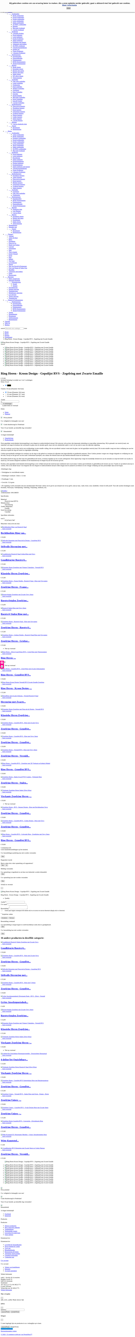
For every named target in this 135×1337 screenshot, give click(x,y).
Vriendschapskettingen (20, 47)
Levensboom (13, 263)
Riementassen (17, 129)
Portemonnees (15, 55)
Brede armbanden (18, 15)
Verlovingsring (17, 78)
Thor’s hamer (13, 252)
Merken (7, 325)
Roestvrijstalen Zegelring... (14, 600)
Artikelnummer (6, 492)
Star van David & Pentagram (18, 266)
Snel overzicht (6, 529)
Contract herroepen (7, 1329)
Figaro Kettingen (18, 51)
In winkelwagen (7, 403)
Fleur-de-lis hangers (19, 106)
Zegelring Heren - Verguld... (15, 756)
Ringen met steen (18, 72)
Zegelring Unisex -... (11, 1100)
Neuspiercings (15, 282)
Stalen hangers (17, 119)
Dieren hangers (17, 115)
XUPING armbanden (19, 24)
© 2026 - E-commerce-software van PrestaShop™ (16, 1334)
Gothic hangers (17, 117)
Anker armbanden (18, 135)
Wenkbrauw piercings (15, 293)
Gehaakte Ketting (18, 33)
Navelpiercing (13, 287)
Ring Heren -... (8, 658)
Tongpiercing (13, 298)
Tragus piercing (13, 296)
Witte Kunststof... (10, 1140)
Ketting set (16, 49)
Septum (15, 286)
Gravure (11, 247)
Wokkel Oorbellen (18, 88)
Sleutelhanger (13, 225)
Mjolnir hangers (18, 183)
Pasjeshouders (17, 56)
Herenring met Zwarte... (13, 702)
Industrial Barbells (14, 280)
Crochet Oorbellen (18, 103)
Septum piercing (14, 289)
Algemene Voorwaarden (12, 1253)
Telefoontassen (13, 318)
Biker (10, 239)
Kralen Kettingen (18, 39)
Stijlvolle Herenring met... (14, 546)
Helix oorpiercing (14, 279)
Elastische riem (17, 209)
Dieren (11, 264)
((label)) (3, 1310)
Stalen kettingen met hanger (21, 167)
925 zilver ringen (18, 76)
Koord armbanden (18, 17)
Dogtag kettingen (18, 163)
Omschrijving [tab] (9, 438)
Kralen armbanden (18, 19)
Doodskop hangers (18, 108)
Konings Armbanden (19, 138)
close (68, 8)
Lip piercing (12, 295)
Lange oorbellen (18, 83)
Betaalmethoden (10, 1250)
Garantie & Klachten (11, 1255)
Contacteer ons (9, 1257)
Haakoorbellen (17, 95)
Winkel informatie (6, 1290)
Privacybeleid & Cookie (12, 1246)
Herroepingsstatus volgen (9, 1331)
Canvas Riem (17, 213)
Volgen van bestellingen (12, 1267)
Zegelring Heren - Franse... (14, 587)
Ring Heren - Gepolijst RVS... (16, 674)
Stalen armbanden (18, 23)
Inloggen (7, 1269)
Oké (3, 856)
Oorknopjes (16, 85)
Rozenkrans (16, 158)
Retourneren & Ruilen (12, 1252)
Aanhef (3, 902)
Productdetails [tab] (9, 440)
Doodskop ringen (18, 216)
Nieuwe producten (10, 1226)
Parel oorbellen (17, 87)
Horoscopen (12, 275)
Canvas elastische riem (20, 124)
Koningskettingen (18, 161)
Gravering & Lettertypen (12, 1233)
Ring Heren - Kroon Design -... (16, 688)
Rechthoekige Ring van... (13, 533)
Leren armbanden (18, 21)
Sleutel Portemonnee (19, 63)
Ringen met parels (18, 71)
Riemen (13, 122)
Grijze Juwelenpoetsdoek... (14, 1002)
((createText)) (15, 1312)
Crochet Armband (18, 30)
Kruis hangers (17, 110)
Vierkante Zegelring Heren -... (16, 796)
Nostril (15, 284)
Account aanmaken (11, 1271)
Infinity (11, 259)
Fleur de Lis (12, 243)
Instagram (8, 1216)
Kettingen (13, 31)
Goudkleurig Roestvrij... (13, 948)
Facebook (8, 1214)
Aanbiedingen (9, 1229)
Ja (6, 865)
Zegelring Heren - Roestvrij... (16, 627)
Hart (10, 257)
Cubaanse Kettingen (19, 53)
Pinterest (7, 414)
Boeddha (11, 270)
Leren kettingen (17, 37)
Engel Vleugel (13, 254)
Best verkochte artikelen (12, 1227)
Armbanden (14, 14)
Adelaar (11, 236)
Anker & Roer (13, 238)
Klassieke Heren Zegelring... (15, 573)
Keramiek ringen (18, 69)
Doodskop (12, 241)
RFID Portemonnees (19, 62)
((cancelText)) (5, 1312)
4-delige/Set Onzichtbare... (14, 1059)
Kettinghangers (15, 104)
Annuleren (4, 918)
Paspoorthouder (17, 58)
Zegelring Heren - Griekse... (15, 641)
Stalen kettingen (18, 40)
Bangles (15, 26)
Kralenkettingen (18, 165)
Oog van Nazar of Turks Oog (18, 268)
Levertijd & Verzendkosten (13, 1245)
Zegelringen (16, 220)
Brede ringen (17, 67)
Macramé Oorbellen (19, 97)
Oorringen (16, 90)
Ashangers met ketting (20, 44)
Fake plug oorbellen (19, 81)
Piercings (9, 277)
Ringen (12, 65)
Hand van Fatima (14, 245)
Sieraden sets (13, 227)
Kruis (10, 255)
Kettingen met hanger (19, 42)
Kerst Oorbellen (18, 99)
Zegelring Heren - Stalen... (14, 783)
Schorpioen (12, 248)
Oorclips (15, 94)
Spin (10, 250)
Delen (6, 412)
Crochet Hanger (18, 120)
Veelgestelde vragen (11, 1231)
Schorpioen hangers (19, 111)
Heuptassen (16, 127)
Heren (8, 131)
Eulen (10, 273)
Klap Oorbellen (17, 92)
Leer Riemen (17, 211)
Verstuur (11, 918)
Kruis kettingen (17, 35)
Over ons (7, 1248)
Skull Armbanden (18, 145)
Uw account (4, 1260)
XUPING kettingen (19, 46)
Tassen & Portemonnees (14, 300)
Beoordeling (5, 908)
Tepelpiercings (13, 291)
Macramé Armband (19, 28)
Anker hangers (17, 177)
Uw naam (4, 904)
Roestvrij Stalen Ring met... (15, 614)
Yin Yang (12, 261)
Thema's (9, 234)
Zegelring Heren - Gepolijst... (16, 728)
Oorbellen (13, 79)
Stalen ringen (17, 74)
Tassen (12, 126)
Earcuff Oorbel (17, 101)
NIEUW (7, 323)
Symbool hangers (18, 113)
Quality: (7, 898)
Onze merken (9, 1234)
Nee (3, 865)
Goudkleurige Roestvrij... (14, 560)
